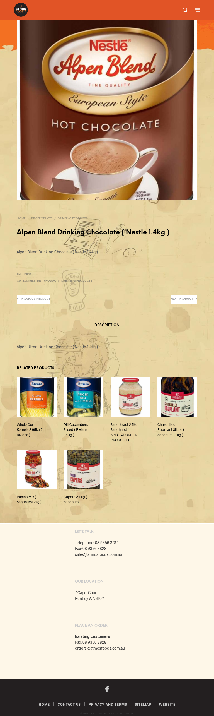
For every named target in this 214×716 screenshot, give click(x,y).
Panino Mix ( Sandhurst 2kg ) (29, 499)
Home (21, 218)
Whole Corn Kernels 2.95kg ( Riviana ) (29, 429)
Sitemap (143, 704)
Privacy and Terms (108, 704)
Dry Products (41, 218)
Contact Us (69, 704)
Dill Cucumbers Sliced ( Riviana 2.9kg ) (76, 429)
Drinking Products (72, 218)
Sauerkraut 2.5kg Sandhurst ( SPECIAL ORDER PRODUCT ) (124, 432)
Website (167, 704)
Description (107, 325)
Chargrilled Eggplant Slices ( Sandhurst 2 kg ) (170, 429)
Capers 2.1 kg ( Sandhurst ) (75, 499)
